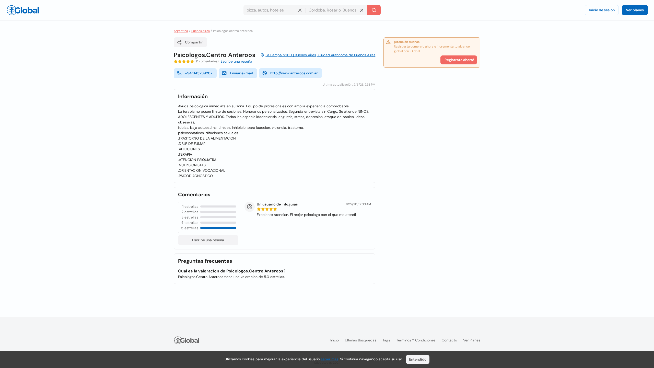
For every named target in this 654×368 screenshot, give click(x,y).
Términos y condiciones (416, 340)
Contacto (449, 340)
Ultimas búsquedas (360, 340)
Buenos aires (200, 31)
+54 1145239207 (199, 73)
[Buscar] (374, 10)
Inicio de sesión (602, 10)
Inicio (334, 340)
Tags (386, 340)
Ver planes (635, 10)
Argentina (181, 31)
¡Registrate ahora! (458, 59)
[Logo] (22, 10)
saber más (329, 359)
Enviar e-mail (241, 73)
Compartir (194, 42)
